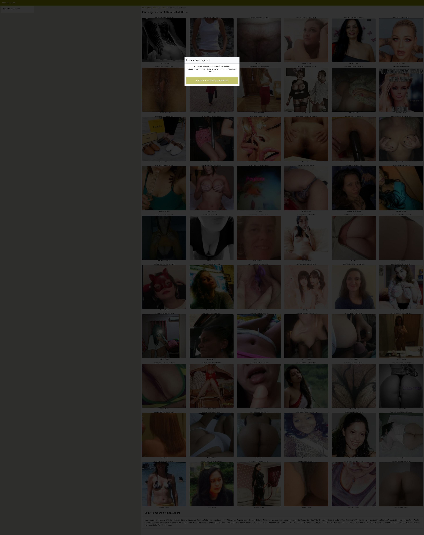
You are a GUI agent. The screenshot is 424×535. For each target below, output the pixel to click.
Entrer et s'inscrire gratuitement (212, 80)
